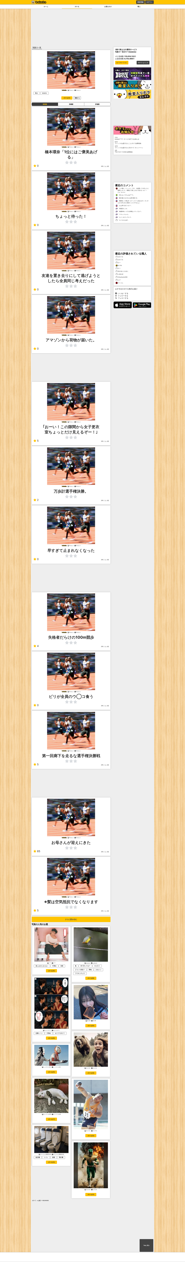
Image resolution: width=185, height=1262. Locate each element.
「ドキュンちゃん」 (124, 214)
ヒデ (119, 280)
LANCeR (120, 274)
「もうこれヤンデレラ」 (125, 217)
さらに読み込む (71, 919)
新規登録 (140, 2)
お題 (39, 1200)
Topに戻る (146, 1245)
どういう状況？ (80, 969)
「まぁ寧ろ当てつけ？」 (125, 205)
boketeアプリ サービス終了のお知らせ (127, 138)
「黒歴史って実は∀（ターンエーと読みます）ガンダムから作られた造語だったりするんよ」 (133, 202)
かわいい (98, 969)
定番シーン (39, 1033)
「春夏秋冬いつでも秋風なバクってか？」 (130, 211)
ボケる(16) (51, 1162)
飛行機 (61, 1157)
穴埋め (54, 966)
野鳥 (90, 969)
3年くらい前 (105, 166)
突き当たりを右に (123, 271)
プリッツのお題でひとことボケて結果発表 (128, 142)
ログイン (149, 2)
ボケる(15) (67, 98)
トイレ (46, 1157)
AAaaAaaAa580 (123, 277)
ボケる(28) (91, 978)
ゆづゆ (120, 265)
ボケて (34, 1200)
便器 (53, 1157)
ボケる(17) (51, 1119)
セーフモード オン (121, 62)
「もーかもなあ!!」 (123, 220)
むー (119, 262)
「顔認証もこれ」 (123, 208)
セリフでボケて (60, 1033)
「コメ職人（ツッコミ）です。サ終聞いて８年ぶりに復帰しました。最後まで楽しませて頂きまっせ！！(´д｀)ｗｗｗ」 (133, 190)
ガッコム (120, 283)
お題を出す (108, 6)
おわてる (120, 256)
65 (38, 851)
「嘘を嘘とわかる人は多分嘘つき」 (128, 198)
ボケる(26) (51, 1038)
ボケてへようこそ (143, 62)
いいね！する (122, 293)
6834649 (46, 1200)
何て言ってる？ (85, 966)
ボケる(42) (51, 971)
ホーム (46, 6)
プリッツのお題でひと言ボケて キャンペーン (129, 147)
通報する (77, 98)
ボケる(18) (91, 1073)
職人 (139, 6)
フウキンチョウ (80, 973)
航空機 (38, 1157)
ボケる (77, 6)
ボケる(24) (51, 1072)
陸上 (36, 93)
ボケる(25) (91, 1025)
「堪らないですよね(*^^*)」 (126, 195)
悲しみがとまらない (42, 966)
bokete (44, 93)
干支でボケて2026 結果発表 (124, 151)
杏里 (61, 966)
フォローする (122, 296)
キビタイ (97, 966)
